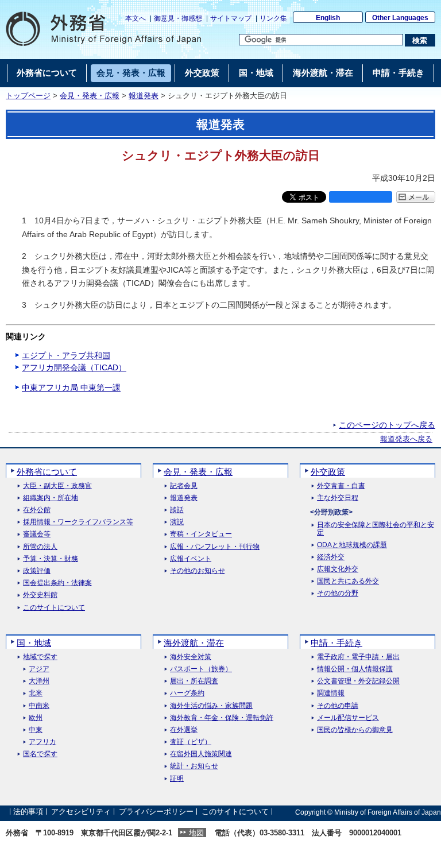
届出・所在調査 (194, 681)
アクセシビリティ (81, 812)
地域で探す (40, 657)
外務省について (47, 472)
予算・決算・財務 (50, 559)
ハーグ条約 (187, 693)
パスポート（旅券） (201, 669)
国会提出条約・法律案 (57, 583)
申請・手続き (336, 643)
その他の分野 (337, 593)
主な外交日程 (337, 498)
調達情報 (331, 693)
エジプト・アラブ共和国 (66, 355)
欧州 (35, 718)
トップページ (28, 96)
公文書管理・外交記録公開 (358, 681)
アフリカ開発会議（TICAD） (74, 367)
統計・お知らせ (194, 766)
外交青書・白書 (341, 486)
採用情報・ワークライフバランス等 (78, 522)
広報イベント (190, 559)
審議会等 (37, 534)
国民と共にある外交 (348, 581)
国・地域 (34, 643)
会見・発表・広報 (89, 96)
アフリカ (42, 742)
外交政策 (328, 472)
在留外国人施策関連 (201, 754)
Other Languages (400, 18)
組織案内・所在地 (50, 498)
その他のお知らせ (197, 571)
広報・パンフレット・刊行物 (215, 547)
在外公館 (37, 510)
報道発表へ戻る (406, 439)
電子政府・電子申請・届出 (358, 657)
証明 (177, 779)
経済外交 (331, 557)
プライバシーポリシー (156, 812)
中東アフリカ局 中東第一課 (71, 387)
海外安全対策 (190, 657)
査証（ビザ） (190, 742)
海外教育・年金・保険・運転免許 (221, 718)
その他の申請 (337, 706)
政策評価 (37, 571)
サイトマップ (231, 18)
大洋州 (39, 681)
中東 (35, 730)
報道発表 (143, 96)
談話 (177, 510)
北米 (35, 693)
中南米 (39, 706)
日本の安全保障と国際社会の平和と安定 (375, 528)
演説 (177, 522)
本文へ (135, 18)
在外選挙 (184, 730)
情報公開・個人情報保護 (355, 669)
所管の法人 (40, 547)
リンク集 (273, 18)
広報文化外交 (337, 569)
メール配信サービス (348, 718)
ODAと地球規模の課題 (352, 545)
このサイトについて (54, 607)
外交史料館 (40, 595)
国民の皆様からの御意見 (355, 730)
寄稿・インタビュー (201, 534)
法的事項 (28, 812)
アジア (39, 669)
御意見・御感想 (178, 18)
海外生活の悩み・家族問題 (211, 706)
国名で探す (40, 754)
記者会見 (184, 486)
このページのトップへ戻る (387, 425)
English (328, 18)
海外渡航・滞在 (194, 643)
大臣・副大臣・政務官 (57, 486)
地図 (196, 832)
